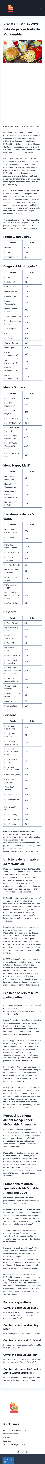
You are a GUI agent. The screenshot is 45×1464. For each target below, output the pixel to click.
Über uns (6, 1437)
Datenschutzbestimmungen (14, 1430)
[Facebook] (18, 1452)
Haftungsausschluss (11, 1434)
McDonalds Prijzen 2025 (14, 1444)
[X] (22, 1452)
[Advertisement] (22, 94)
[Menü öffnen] (40, 7)
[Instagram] (26, 1452)
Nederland (7, 1441)
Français (8, 1459)
